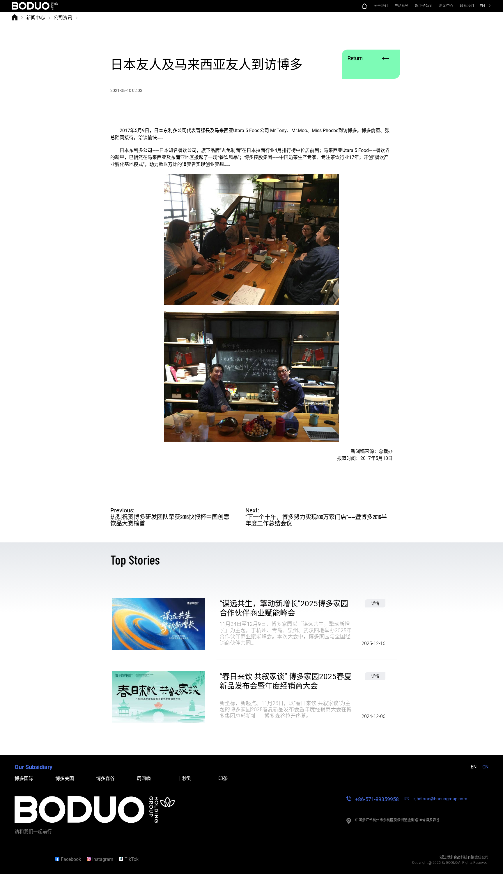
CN (485, 767)
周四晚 (144, 778)
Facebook (71, 859)
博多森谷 (105, 778)
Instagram (102, 859)
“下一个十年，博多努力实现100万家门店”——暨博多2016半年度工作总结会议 (316, 520)
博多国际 (24, 778)
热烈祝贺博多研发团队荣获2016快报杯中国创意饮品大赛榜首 (169, 520)
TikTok (132, 859)
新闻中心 (35, 17)
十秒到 (185, 778)
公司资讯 (63, 17)
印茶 (223, 778)
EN (482, 5)
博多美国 (64, 778)
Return (355, 58)
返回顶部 (30, 859)
